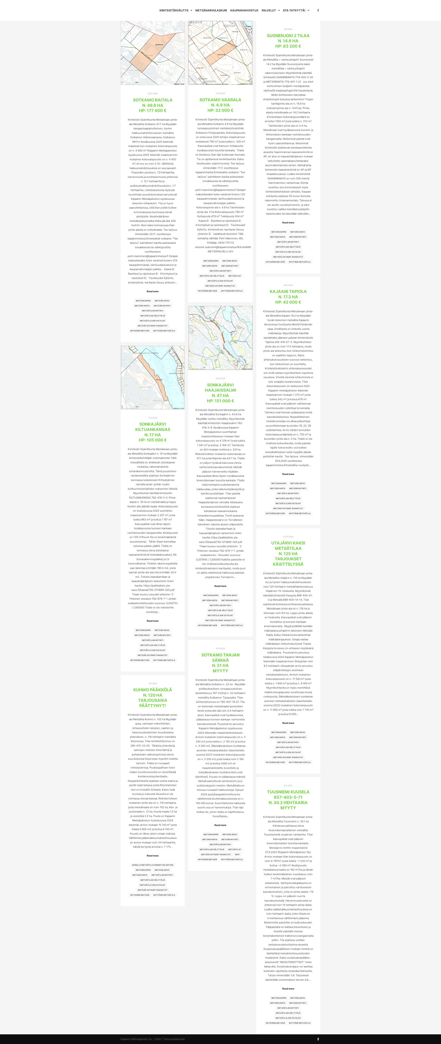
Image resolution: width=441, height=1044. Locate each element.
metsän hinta (142, 306)
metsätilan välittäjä (153, 316)
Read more (153, 291)
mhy (237, 854)
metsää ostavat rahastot (153, 326)
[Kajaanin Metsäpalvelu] (131, 10)
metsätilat (234, 276)
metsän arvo (162, 301)
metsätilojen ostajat (152, 321)
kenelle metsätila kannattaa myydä (152, 865)
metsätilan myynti (152, 311)
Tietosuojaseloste (174, 1039)
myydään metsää (139, 331)
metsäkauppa (143, 301)
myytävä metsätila (164, 331)
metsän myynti (162, 306)
